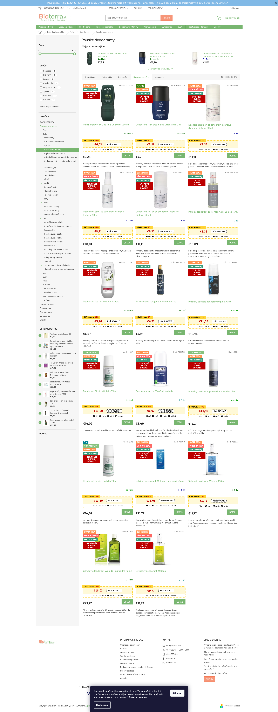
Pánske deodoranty (52, 149)
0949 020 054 (171, 654)
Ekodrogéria (45, 308)
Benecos (49, 70)
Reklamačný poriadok (129, 659)
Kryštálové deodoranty (54, 153)
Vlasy (45, 273)
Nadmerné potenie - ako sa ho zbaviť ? (60, 162)
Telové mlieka (50, 171)
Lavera (48, 79)
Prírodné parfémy (51, 210)
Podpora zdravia (47, 304)
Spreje (47, 145)
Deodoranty (49, 137)
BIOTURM (49, 75)
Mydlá (46, 183)
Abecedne (159, 77)
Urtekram (49, 95)
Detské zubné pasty (53, 234)
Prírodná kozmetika (48, 126)
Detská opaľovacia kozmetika (56, 249)
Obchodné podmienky (118, 8)
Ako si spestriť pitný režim (215, 673)
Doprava (138, 8)
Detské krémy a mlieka (53, 222)
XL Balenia (47, 284)
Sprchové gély (50, 167)
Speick (48, 91)
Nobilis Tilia (50, 83)
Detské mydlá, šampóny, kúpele (58, 226)
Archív (209, 679)
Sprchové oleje (50, 187)
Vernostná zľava (155, 8)
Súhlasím (177, 693)
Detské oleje (49, 245)
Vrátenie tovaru (127, 663)
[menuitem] (46, 27)
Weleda (48, 99)
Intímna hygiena (50, 191)
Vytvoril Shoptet (232, 705)
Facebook (170, 658)
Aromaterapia (46, 312)
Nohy (46, 198)
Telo (45, 134)
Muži (45, 280)
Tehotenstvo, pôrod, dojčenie (57, 265)
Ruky (46, 202)
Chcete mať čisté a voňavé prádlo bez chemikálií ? (220, 667)
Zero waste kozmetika (53, 296)
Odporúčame (90, 77)
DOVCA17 (113, 144)
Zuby (45, 277)
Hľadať (166, 17)
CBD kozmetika (49, 288)
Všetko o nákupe (127, 656)
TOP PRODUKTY (47, 122)
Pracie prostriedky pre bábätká (57, 253)
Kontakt (123, 678)
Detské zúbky (50, 230)
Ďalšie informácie (138, 697)
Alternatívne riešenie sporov (132, 674)
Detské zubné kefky (53, 237)
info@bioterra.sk (173, 645)
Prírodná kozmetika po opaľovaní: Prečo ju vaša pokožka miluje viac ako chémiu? (221, 646)
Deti (44, 218)
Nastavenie (102, 705)
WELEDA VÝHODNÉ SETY (54, 214)
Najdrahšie (123, 77)
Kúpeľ (46, 179)
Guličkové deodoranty (54, 141)
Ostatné (47, 261)
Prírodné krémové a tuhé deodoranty (60, 157)
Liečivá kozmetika (51, 292)
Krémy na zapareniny (53, 257)
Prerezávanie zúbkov (53, 241)
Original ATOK (51, 87)
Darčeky (46, 300)
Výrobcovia (45, 316)
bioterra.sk (171, 662)
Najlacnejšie (107, 77)
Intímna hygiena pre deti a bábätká (59, 269)
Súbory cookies (127, 670)
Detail (127, 155)
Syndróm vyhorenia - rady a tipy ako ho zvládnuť (221, 660)
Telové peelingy (51, 194)
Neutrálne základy (51, 206)
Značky (43, 319)
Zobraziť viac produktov (159, 68)
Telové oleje (49, 175)
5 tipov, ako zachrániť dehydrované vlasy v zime (219, 653)
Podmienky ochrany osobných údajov (136, 667)
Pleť (45, 130)
